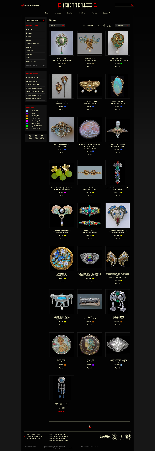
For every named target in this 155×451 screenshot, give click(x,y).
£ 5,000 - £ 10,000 (35, 123)
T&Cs (25, 446)
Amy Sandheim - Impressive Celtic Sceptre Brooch (117, 188)
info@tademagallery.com (32, 5)
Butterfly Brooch (61, 275)
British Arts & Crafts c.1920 (34, 95)
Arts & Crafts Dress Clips (117, 275)
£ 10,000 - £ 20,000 (36, 126)
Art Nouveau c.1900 (32, 77)
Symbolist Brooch (89, 146)
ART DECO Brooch (89, 318)
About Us (58, 13)
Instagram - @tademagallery (57, 438)
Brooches (29, 33)
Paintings (82, 13)
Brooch (89, 361)
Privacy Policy (32, 446)
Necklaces (29, 50)
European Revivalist (32, 84)
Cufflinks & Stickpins (32, 43)
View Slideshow (88, 26)
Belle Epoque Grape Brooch (61, 188)
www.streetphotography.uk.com (58, 436)
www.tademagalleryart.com (57, 434)
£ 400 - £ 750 (34, 113)
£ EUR (109, 26)
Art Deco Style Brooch (118, 361)
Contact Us (106, 13)
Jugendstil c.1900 (31, 81)
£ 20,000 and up (35, 128)
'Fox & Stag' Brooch (89, 188)
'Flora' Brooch (61, 145)
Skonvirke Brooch (118, 318)
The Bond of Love (89, 59)
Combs (28, 40)
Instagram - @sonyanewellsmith (59, 440)
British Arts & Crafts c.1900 (34, 88)
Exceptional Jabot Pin (61, 102)
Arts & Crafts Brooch (118, 102)
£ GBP (30, 139)
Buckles (28, 36)
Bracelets (29, 29)
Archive (94, 13)
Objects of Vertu (31, 61)
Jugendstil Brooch (89, 102)
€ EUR (42, 139)
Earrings (28, 47)
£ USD (104, 26)
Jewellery (70, 13)
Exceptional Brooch (117, 145)
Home (46, 13)
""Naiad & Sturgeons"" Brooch (118, 59)
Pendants (29, 54)
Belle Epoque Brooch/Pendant (62, 59)
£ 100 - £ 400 (34, 111)
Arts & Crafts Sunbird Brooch (90, 275)
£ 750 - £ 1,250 (34, 116)
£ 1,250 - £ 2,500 (35, 118)
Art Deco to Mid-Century (33, 99)
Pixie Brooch (61, 361)
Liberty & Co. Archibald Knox (35, 91)
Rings (28, 57)
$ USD (36, 139)
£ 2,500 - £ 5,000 (35, 121)
